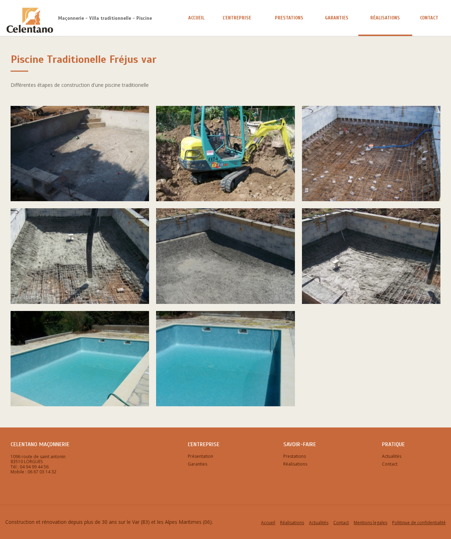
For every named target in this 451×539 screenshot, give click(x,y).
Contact (429, 18)
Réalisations (385, 18)
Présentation (200, 456)
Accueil (196, 18)
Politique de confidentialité (419, 523)
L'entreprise (237, 18)
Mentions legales (370, 523)
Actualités (391, 456)
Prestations (289, 18)
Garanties (336, 18)
